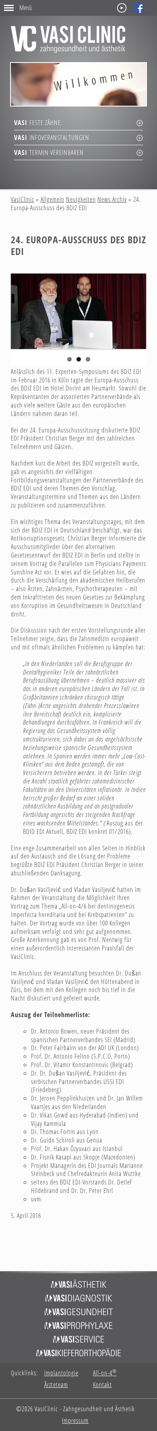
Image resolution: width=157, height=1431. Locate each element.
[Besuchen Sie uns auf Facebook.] (139, 8)
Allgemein (52, 199)
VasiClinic (22, 199)
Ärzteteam (56, 1385)
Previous (21, 317)
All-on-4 (105, 1373)
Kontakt (102, 1385)
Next (136, 317)
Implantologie (61, 1373)
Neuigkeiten (81, 199)
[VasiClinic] (68, 39)
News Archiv (112, 199)
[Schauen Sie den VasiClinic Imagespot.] (122, 8)
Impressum (75, 1420)
